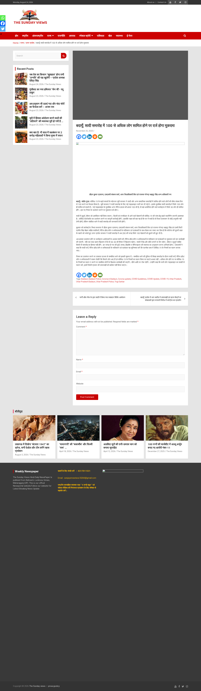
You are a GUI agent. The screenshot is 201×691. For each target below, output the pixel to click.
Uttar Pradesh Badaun (85, 282)
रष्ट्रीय (25, 35)
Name (79, 359)
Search (64, 56)
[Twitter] (84, 136)
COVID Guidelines (139, 279)
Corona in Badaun (109, 279)
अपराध (72, 35)
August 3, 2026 (21, 455)
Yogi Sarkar (120, 282)
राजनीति (61, 35)
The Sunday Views (53, 84)
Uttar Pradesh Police (105, 282)
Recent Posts (25, 68)
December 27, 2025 (156, 451)
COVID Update (153, 279)
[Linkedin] (89, 136)
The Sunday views (37, 686)
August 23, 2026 (36, 96)
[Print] (94, 136)
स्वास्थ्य (119, 35)
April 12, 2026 (109, 451)
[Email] (100, 136)
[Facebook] (78, 136)
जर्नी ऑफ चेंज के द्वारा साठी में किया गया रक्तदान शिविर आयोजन (102, 297)
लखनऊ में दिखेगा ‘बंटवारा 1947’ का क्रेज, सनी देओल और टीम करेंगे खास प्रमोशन (32, 448)
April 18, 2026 (65, 451)
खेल (110, 35)
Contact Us (162, 2)
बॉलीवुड (18, 411)
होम (16, 35)
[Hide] (1, 34)
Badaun (84, 279)
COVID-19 (164, 279)
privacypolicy (54, 686)
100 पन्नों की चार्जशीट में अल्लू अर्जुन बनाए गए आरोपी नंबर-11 (165, 446)
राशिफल (100, 35)
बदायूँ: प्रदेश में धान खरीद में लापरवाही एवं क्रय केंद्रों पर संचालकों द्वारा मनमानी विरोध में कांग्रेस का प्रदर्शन (160, 298)
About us (150, 2)
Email (79, 371)
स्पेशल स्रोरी (85, 35)
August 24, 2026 (36, 84)
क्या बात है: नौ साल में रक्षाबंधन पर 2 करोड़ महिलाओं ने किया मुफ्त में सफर (46, 134)
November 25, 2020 (84, 131)
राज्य (49, 35)
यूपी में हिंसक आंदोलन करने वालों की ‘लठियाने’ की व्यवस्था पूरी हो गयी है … (46, 120)
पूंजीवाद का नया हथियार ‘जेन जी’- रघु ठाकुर (46, 91)
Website (79, 383)
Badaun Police (95, 279)
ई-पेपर (129, 35)
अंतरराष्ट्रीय (37, 35)
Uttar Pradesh (175, 279)
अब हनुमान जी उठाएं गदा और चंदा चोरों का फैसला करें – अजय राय (46, 105)
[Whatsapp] (2, 18)
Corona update (124, 279)
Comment (81, 326)
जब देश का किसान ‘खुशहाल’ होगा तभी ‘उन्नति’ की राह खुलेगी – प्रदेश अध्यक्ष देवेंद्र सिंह (47, 77)
